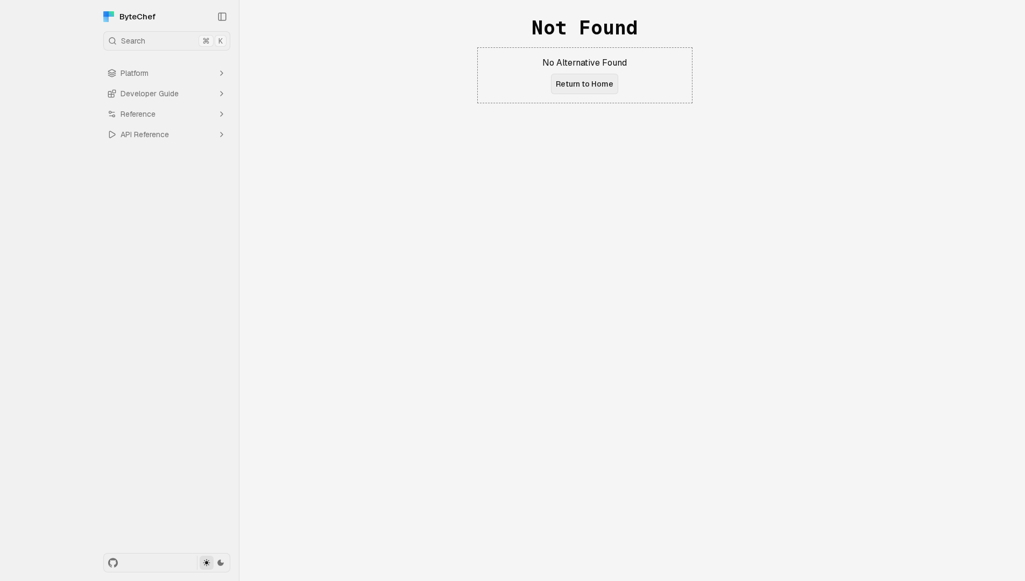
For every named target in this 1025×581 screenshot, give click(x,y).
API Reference (145, 134)
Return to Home (584, 84)
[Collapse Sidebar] (222, 17)
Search (172, 41)
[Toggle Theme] (213, 563)
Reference (138, 114)
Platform (135, 73)
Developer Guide (150, 93)
